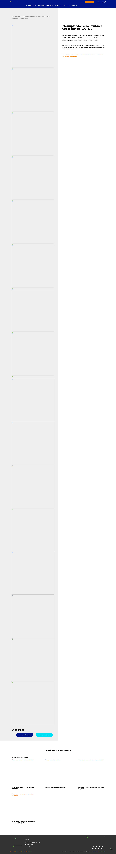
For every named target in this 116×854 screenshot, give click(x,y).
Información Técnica (52, 5)
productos (17, 16)
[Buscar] (94, 5)
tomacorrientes (73, 56)
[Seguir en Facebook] (98, 2)
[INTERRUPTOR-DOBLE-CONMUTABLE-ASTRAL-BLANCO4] (33, 179)
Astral (39, 16)
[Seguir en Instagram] (100, 2)
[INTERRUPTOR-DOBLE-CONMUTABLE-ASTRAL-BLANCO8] (33, 355)
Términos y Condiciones (26, 851)
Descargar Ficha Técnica (25, 735)
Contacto (74, 5)
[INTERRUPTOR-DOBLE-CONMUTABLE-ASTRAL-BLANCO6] (33, 267)
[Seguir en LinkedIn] (105, 2)
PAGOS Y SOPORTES (89, 1)
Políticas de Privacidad (15, 851)
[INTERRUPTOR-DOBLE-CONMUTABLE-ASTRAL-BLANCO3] (33, 135)
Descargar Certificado (44, 735)
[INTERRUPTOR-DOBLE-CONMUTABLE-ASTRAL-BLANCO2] (33, 91)
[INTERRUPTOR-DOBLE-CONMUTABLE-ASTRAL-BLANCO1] (33, 47)
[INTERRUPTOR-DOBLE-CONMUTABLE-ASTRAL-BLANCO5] (33, 223)
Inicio (13, 16)
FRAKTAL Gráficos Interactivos (99, 851)
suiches (67, 56)
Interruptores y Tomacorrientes (29, 16)
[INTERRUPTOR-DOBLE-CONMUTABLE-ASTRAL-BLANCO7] (33, 311)
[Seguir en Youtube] (103, 2)
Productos (41, 5)
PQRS (69, 5)
